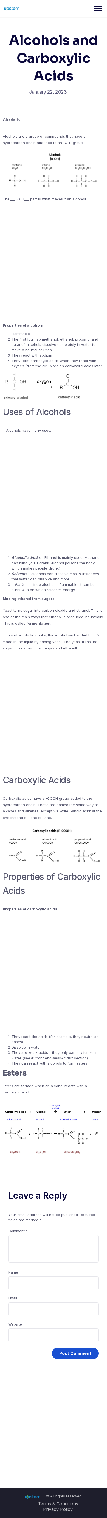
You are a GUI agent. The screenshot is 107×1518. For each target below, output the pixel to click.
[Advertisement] (53, 262)
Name (13, 1272)
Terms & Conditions (58, 1503)
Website (15, 1324)
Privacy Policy (58, 1509)
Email (12, 1298)
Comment (18, 1231)
